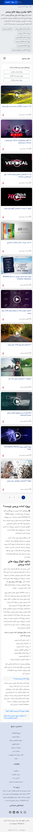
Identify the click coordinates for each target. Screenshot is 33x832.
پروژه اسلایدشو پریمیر (24, 45)
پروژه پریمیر (15, 737)
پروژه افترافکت (16, 733)
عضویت (15, 771)
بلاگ (15, 758)
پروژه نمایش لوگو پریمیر (23, 37)
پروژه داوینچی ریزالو (16, 740)
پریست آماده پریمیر (24, 33)
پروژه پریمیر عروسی (16, 72)
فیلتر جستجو (26, 58)
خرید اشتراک (16, 774)
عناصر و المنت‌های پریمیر (22, 29)
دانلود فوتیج (15, 744)
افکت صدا (16, 751)
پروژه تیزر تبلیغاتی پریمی (23, 41)
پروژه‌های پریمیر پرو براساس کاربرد (20, 67)
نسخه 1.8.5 (22, 830)
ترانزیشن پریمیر (7, 29)
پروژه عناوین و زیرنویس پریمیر (21, 50)
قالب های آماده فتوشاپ (16, 755)
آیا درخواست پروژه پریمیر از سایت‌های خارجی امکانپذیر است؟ (15, 717)
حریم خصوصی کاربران (15, 782)
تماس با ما (16, 778)
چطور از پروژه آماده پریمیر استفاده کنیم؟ (17, 711)
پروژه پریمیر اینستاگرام (16, 76)
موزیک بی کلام (15, 748)
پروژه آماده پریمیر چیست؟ (21, 679)
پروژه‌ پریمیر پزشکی (16, 80)
